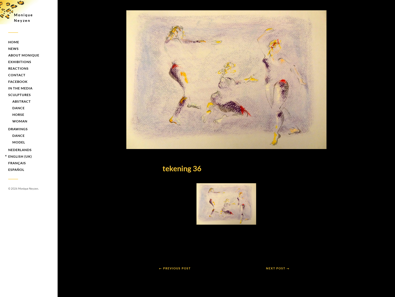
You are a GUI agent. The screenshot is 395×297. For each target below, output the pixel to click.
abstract (21, 101)
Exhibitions (19, 62)
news (13, 48)
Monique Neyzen (23, 18)
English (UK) (20, 156)
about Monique (23, 55)
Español (16, 169)
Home (13, 42)
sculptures (19, 95)
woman (19, 121)
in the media (20, 88)
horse (18, 114)
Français (17, 163)
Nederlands (20, 150)
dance (18, 108)
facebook (18, 81)
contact (17, 75)
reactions (18, 68)
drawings (18, 129)
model (18, 142)
